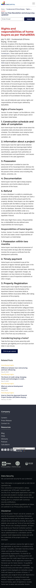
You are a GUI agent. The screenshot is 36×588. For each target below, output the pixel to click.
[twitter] (5, 449)
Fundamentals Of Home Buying (15, 9)
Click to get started (9, 351)
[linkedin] (8, 449)
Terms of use (16, 467)
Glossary (4, 439)
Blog (2, 433)
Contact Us (5, 423)
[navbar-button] (33, 3)
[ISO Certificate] (6, 463)
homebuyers (5, 53)
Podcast (4, 442)
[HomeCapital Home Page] (8, 3)
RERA (3, 63)
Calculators (5, 444)
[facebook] (2, 449)
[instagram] (11, 449)
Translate (29, 451)
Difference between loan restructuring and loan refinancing (14, 369)
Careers (4, 418)
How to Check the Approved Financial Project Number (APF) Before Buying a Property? (14, 396)
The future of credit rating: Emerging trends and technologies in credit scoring (13, 378)
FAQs (3, 436)
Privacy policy (5, 467)
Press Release (6, 420)
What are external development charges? (12, 387)
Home (3, 9)
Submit (29, 19)
